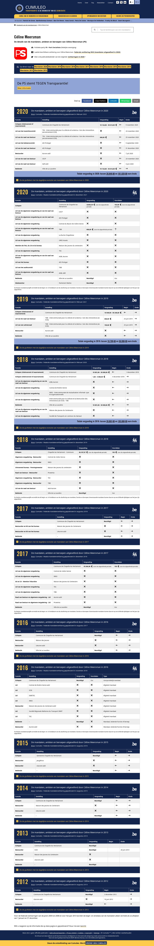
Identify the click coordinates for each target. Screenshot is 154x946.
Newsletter (101, 3)
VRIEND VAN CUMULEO (96, 943)
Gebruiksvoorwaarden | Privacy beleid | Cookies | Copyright (70, 933)
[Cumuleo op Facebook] (118, 2)
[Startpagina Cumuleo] (15, 25)
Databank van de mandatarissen (27, 25)
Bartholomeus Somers (44, 21)
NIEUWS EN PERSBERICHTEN (125, 16)
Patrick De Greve (29, 21)
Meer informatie (24, 88)
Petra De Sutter (80, 21)
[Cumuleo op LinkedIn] (125, 2)
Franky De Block (111, 21)
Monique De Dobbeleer (95, 21)
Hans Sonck (69, 21)
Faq (92, 3)
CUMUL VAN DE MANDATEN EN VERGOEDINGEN (33, 16)
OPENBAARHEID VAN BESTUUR (96, 16)
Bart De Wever (59, 21)
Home (80, 3)
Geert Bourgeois (124, 21)
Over (86, 3)
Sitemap (96, 933)
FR (136, 2)
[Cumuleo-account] (131, 2)
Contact (110, 3)
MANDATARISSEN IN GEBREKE (67, 16)
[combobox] (115, 29)
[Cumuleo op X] (122, 2)
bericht (83, 926)
